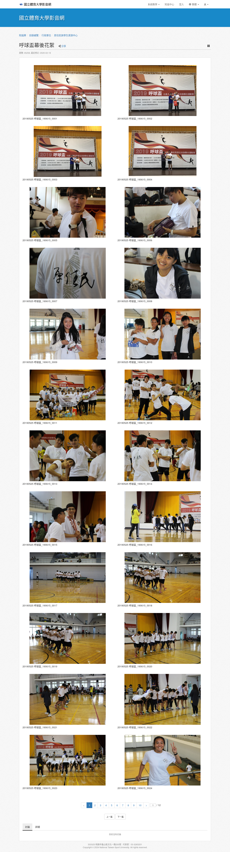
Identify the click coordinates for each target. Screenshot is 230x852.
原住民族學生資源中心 (66, 35)
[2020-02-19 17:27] (67, 212)
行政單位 (46, 35)
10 (140, 805)
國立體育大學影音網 (37, 4)
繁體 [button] (194, 4)
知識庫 (22, 35)
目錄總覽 (34, 35)
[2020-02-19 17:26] (67, 90)
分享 (63, 46)
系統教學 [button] (153, 4)
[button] (206, 4)
